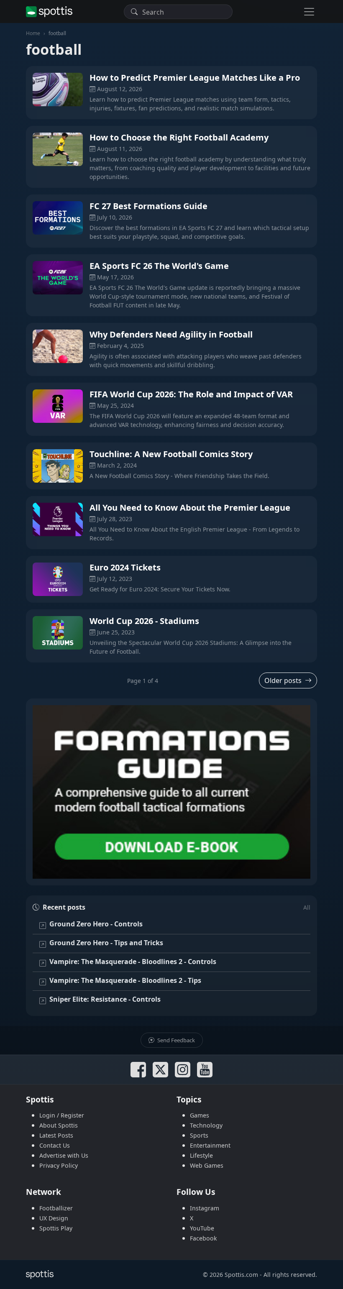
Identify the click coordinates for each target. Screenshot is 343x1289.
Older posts (283, 680)
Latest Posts (56, 1135)
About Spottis (58, 1125)
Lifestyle (201, 1155)
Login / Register (61, 1115)
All (306, 907)
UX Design (53, 1218)
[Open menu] (309, 11)
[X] (160, 1069)
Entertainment (210, 1145)
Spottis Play (55, 1228)
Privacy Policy (58, 1165)
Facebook (203, 1238)
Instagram (204, 1208)
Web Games (206, 1165)
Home (33, 33)
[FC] (171, 792)
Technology (206, 1125)
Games (199, 1115)
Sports (199, 1135)
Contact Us (54, 1145)
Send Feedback (175, 1040)
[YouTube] (204, 1069)
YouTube (202, 1228)
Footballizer (56, 1208)
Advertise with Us (63, 1155)
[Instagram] (182, 1069)
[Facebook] (138, 1069)
